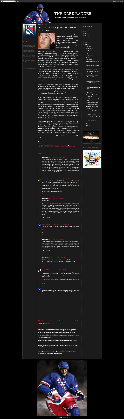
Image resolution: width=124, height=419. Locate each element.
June (87, 123)
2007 (86, 44)
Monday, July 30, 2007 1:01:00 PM (58, 269)
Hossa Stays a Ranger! (91, 59)
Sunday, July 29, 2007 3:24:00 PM (61, 224)
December (88, 46)
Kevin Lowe (72, 146)
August (88, 55)
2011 (86, 35)
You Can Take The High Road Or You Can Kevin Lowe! (57, 29)
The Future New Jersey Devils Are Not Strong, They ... (92, 103)
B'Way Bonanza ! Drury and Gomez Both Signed (92, 119)
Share (39, 143)
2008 (86, 42)
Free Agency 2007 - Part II (92, 106)
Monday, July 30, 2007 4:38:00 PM (61, 288)
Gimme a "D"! (89, 85)
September (88, 53)
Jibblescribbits (45, 269)
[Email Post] (68, 145)
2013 (86, 31)
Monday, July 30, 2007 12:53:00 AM (56, 257)
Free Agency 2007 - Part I (91, 110)
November (88, 48)
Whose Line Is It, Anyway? (92, 69)
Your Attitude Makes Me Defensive (91, 95)
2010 (86, 38)
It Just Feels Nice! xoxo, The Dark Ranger (92, 72)
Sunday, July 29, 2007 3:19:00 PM (56, 198)
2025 (86, 29)
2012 (86, 33)
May (87, 125)
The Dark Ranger (46, 178)
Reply (43, 174)
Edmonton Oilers (63, 146)
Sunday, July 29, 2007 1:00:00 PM (61, 178)
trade (39, 147)
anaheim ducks (46, 146)
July (87, 57)
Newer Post (40, 320)
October (88, 50)
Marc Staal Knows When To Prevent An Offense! (92, 76)
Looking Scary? (89, 108)
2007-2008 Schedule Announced (90, 91)
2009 (86, 40)
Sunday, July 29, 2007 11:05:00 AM (56, 157)
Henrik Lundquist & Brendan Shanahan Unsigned (92, 113)
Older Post (77, 320)
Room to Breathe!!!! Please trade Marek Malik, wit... (93, 82)
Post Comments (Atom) (49, 323)
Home (58, 320)
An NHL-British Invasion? (92, 79)
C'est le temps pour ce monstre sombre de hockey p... (93, 99)
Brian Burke (54, 146)
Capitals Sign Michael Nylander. (93, 116)
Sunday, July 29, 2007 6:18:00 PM (56, 239)
